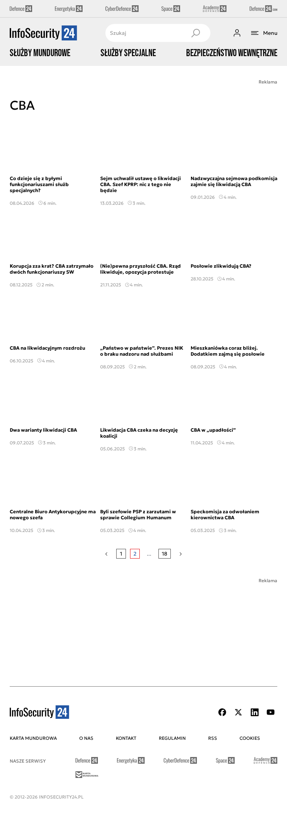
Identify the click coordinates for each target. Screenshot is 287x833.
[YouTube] (270, 712)
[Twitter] (238, 712)
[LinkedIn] (254, 712)
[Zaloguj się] (236, 33)
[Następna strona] (180, 554)
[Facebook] (222, 712)
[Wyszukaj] (195, 33)
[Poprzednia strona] (106, 554)
